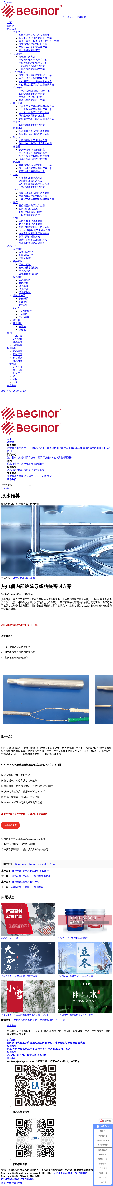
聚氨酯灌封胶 (26, 255)
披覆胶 (22, 329)
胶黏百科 (17, 345)
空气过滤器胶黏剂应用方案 (33, 78)
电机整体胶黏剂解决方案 (32, 187)
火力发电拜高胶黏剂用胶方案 (34, 112)
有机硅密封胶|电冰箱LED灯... (26, 881)
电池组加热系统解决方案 (32, 66)
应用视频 (11, 348)
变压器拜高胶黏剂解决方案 (33, 196)
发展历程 (17, 370)
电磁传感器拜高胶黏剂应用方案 (35, 165)
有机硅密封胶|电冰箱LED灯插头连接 (30, 870)
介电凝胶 (23, 305)
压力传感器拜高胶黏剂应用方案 (35, 168)
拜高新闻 (17, 342)
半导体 (16, 137)
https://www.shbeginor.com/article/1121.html (36, 864)
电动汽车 (17, 53)
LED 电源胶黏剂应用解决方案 (34, 230)
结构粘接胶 (25, 264)
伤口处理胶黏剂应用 (29, 215)
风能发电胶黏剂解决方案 (32, 115)
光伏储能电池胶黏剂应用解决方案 (36, 118)
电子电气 (17, 122)
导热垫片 (23, 283)
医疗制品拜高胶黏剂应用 (32, 205)
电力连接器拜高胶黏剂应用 (33, 153)
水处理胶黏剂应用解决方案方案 (35, 81)
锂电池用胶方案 (27, 56)
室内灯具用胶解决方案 (30, 221)
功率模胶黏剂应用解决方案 (33, 140)
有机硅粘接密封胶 (28, 267)
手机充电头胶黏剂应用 (30, 97)
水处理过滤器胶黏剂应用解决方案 (36, 84)
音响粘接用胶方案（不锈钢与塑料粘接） (32, 876)
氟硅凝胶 (23, 298)
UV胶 (16, 308)
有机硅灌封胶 (26, 252)
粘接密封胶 (19, 261)
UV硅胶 (23, 314)
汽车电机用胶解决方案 (30, 177)
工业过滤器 (19, 72)
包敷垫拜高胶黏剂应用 (30, 211)
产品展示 (17, 351)
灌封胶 (10, 25)
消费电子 (17, 87)
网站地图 (83, 1173)
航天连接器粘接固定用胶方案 (34, 156)
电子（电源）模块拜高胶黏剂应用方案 (39, 41)
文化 (15, 382)
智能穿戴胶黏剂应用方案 (32, 94)
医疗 (15, 202)
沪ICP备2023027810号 (65, 1173)
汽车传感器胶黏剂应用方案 (33, 44)
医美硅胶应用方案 (28, 208)
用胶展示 (17, 354)
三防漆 (22, 326)
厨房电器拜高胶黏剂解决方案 (34, 131)
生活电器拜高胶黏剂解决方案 (34, 134)
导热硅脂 (23, 289)
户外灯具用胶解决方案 (30, 224)
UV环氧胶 (24, 317)
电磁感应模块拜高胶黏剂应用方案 (36, 199)
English (10, 2)
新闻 (9, 332)
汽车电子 (17, 32)
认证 (15, 376)
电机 (15, 174)
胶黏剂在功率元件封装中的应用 (35, 143)
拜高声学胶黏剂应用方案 (32, 100)
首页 (9, 22)
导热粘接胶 (25, 280)
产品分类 (11, 1039)
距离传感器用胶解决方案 (32, 171)
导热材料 (17, 277)
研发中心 (17, 373)
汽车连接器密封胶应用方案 (33, 159)
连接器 (16, 146)
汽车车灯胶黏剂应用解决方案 (34, 233)
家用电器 (17, 128)
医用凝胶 (23, 301)
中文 (3, 2)
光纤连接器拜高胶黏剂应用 (33, 149)
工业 (15, 190)
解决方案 (11, 28)
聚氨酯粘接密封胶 (28, 274)
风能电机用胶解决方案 (30, 180)
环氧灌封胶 (25, 258)
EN (8, 488)
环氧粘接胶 (25, 270)
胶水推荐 (17, 336)
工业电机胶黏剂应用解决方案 (34, 184)
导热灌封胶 (25, 292)
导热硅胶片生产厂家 (54, 1020)
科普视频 (17, 357)
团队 (15, 379)
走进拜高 (17, 367)
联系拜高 (11, 385)
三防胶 (40, 1020)
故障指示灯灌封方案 (29, 236)
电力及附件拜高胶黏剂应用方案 (35, 109)
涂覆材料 (17, 323)
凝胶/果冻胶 (19, 295)
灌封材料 (17, 249)
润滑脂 (16, 320)
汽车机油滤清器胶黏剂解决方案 (35, 75)
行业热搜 (17, 339)
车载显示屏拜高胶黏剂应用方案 (35, 38)
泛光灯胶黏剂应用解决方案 (33, 239)
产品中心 (11, 246)
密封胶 (24, 1020)
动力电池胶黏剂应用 (29, 50)
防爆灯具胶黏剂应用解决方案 (34, 227)
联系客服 (81, 17)
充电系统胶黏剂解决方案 (32, 69)
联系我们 (11, 1058)
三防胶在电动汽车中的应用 (33, 47)
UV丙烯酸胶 (25, 311)
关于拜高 (11, 363)
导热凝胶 (23, 286)
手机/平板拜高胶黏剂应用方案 (34, 91)
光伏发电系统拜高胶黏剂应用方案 (36, 106)
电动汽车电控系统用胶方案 (33, 63)
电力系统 (17, 103)
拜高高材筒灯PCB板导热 (32, 243)
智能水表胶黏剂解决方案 (32, 125)
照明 (15, 218)
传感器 (16, 162)
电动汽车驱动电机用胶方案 (33, 59)
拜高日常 (17, 360)
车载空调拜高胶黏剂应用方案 (34, 35)
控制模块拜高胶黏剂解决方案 (34, 193)
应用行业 (11, 1045)
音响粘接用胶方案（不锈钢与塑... (28, 887)
